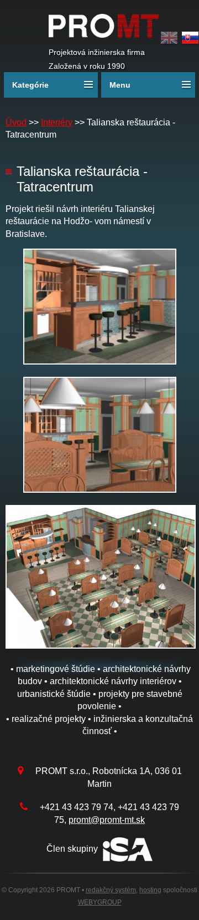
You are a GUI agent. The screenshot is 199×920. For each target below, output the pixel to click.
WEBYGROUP (100, 902)
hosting (150, 890)
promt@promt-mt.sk (107, 820)
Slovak (190, 38)
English (169, 38)
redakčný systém (111, 890)
